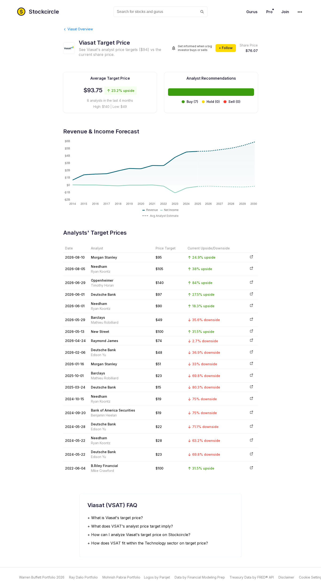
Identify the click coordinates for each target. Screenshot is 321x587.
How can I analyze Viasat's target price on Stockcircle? (140, 534)
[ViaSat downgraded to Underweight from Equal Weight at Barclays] (251, 375)
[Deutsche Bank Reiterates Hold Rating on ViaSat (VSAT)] (251, 454)
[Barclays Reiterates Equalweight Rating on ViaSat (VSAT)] (251, 319)
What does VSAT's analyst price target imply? (132, 526)
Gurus (252, 11)
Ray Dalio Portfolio (83, 577)
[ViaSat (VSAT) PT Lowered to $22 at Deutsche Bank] (251, 426)
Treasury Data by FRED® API (252, 577)
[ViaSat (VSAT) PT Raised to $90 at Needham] (251, 306)
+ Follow (226, 48)
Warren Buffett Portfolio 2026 (41, 577)
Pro (269, 11)
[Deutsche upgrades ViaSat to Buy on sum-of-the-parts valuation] (251, 352)
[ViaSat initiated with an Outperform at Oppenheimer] (251, 282)
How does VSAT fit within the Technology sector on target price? (149, 543)
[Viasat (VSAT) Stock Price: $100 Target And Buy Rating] (251, 468)
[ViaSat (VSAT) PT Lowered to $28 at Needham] (251, 440)
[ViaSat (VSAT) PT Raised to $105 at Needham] (251, 268)
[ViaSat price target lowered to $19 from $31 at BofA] (251, 412)
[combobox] (160, 11)
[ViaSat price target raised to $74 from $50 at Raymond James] (251, 340)
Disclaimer (286, 577)
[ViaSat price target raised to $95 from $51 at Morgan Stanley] (251, 257)
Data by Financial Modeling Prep (200, 577)
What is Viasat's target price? (117, 517)
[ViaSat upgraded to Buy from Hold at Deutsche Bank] (251, 387)
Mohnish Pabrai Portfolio (121, 577)
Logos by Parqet (157, 577)
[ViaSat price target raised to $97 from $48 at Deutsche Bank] (251, 294)
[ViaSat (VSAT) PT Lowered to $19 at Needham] (251, 399)
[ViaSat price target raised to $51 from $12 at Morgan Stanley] (251, 364)
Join (285, 11)
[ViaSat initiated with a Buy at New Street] (251, 331)
